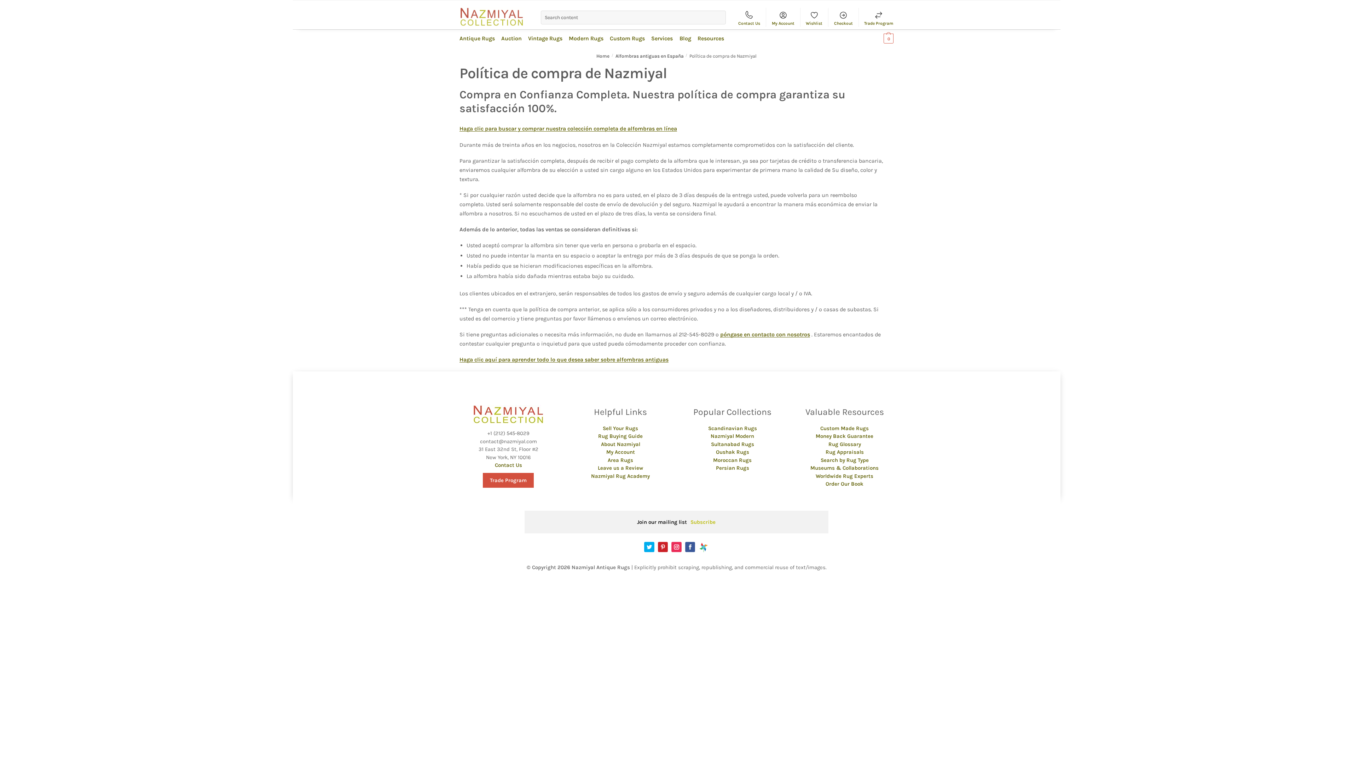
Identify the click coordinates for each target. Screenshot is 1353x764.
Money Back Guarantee (844, 436)
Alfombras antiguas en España (649, 56)
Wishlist (814, 23)
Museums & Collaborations (844, 468)
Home (602, 56)
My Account (783, 23)
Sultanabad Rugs (732, 444)
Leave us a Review (620, 468)
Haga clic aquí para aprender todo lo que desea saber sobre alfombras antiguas (564, 359)
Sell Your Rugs (620, 428)
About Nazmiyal (620, 444)
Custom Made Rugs (844, 428)
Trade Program (878, 23)
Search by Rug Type (845, 460)
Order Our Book (844, 484)
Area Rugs (620, 460)
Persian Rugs (732, 468)
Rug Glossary (844, 444)
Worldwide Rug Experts (844, 476)
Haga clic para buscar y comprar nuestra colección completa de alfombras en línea (568, 128)
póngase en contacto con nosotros (765, 334)
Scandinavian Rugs (732, 428)
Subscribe (703, 522)
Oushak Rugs (732, 452)
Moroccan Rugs (732, 460)
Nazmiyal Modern (732, 436)
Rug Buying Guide (620, 436)
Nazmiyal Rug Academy (620, 476)
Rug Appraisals (845, 452)
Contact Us (749, 23)
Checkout (843, 23)
